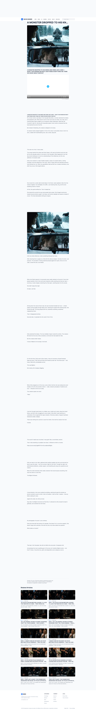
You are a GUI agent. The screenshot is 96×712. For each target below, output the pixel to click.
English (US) (66, 708)
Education (58, 19)
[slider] (43, 96)
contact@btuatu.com (24, 699)
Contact (54, 697)
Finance (45, 703)
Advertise (55, 701)
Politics (49, 19)
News (35, 19)
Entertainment (46, 701)
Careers (54, 699)
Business (45, 19)
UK (41, 19)
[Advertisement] (48, 9)
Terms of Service (65, 697)
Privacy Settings (72, 708)
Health (53, 19)
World (39, 19)
